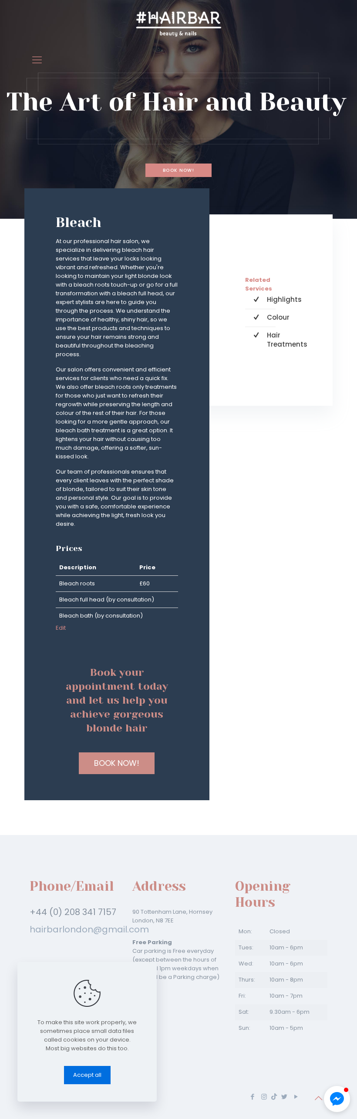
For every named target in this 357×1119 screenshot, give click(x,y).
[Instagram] (264, 1096)
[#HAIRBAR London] (178, 24)
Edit (61, 628)
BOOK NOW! (178, 170)
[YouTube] (295, 1096)
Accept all (87, 1075)
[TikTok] (274, 1096)
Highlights (284, 299)
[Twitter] (284, 1096)
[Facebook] (252, 1096)
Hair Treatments (287, 340)
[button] (337, 1099)
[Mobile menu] (37, 60)
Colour (278, 317)
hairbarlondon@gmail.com (89, 929)
